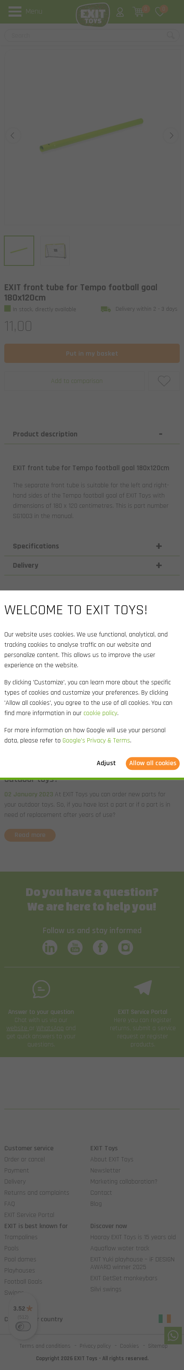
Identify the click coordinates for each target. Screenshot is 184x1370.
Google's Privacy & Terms (96, 740)
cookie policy (100, 713)
